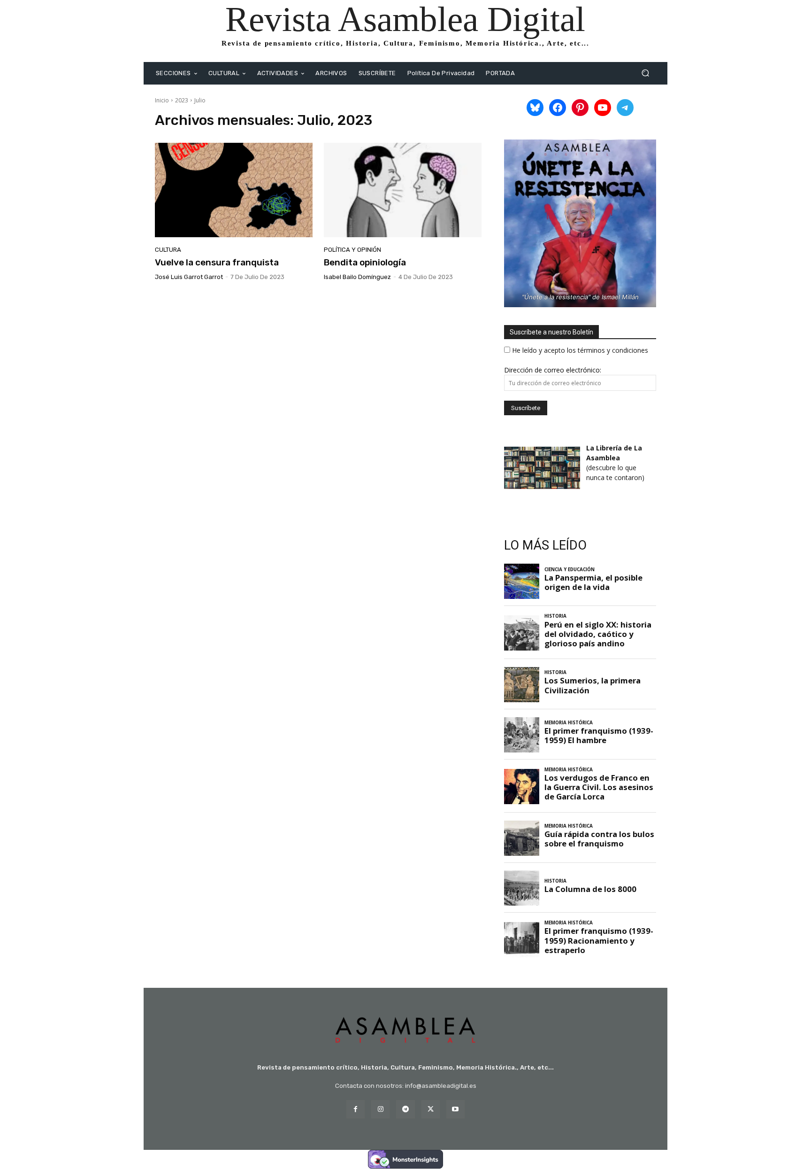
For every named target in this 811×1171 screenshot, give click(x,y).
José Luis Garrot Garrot (189, 276)
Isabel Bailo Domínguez (357, 276)
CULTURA (168, 250)
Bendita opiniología (365, 262)
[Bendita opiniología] (403, 190)
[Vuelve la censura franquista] (234, 190)
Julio (200, 100)
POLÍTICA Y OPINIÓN (352, 250)
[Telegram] (405, 1109)
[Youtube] (455, 1109)
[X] (430, 1109)
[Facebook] (355, 1109)
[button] (645, 73)
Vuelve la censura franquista (217, 262)
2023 (181, 100)
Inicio (162, 100)
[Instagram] (380, 1109)
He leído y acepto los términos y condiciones (580, 350)
